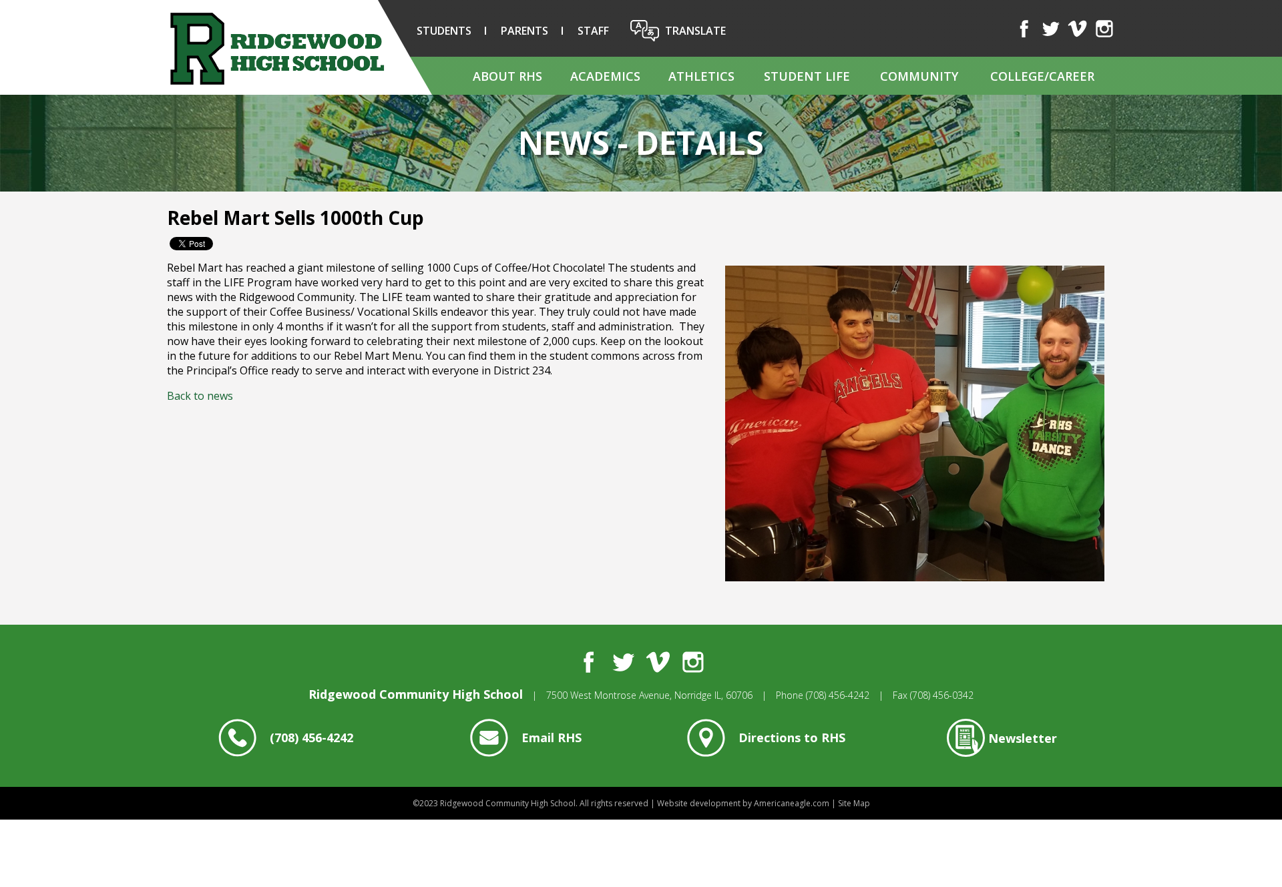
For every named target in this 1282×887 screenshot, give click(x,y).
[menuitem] (507, 76)
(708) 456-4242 (837, 695)
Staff (593, 30)
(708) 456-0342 (942, 695)
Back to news (200, 395)
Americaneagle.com (791, 803)
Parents (524, 30)
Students (444, 30)
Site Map (854, 803)
